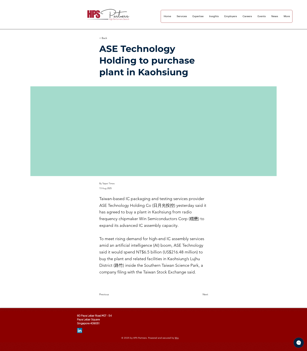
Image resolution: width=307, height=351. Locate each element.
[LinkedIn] (79, 330)
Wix (177, 338)
